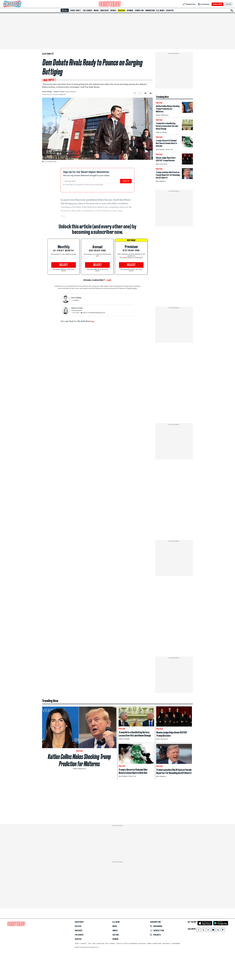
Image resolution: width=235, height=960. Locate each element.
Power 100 (139, 10)
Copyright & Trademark (171, 943)
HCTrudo (76, 313)
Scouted (170, 10)
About (77, 943)
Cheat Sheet (75, 10)
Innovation (150, 10)
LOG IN (228, 4)
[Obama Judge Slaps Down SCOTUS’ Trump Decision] (187, 164)
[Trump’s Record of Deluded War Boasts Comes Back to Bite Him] (187, 147)
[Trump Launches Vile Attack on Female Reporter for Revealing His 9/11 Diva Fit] (187, 178)
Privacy (112, 943)
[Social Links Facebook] (198, 930)
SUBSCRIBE (217, 4)
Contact (83, 943)
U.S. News (160, 10)
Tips (89, 943)
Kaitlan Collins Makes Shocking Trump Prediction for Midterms (79, 760)
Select (63, 265)
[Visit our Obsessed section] (20, 4)
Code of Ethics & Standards (126, 943)
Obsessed (104, 10)
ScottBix (76, 300)
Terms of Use (89, 184)
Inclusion (141, 943)
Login (108, 280)
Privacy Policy (99, 184)
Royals (113, 10)
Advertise (100, 943)
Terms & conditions (153, 943)
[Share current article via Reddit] (150, 93)
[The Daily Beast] (110, 4)
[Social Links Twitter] (203, 930)
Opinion (130, 10)
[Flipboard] (223, 930)
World (115, 931)
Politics (121, 10)
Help (107, 943)
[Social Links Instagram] (208, 930)
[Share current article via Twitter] (140, 93)
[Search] (232, 10)
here (92, 321)
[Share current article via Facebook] (135, 93)
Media (96, 10)
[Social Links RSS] (218, 930)
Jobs (94, 943)
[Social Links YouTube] (213, 930)
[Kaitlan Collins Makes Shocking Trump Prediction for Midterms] (187, 112)
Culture (115, 935)
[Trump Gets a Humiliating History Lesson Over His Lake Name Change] (187, 129)
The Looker (87, 10)
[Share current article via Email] (145, 93)
